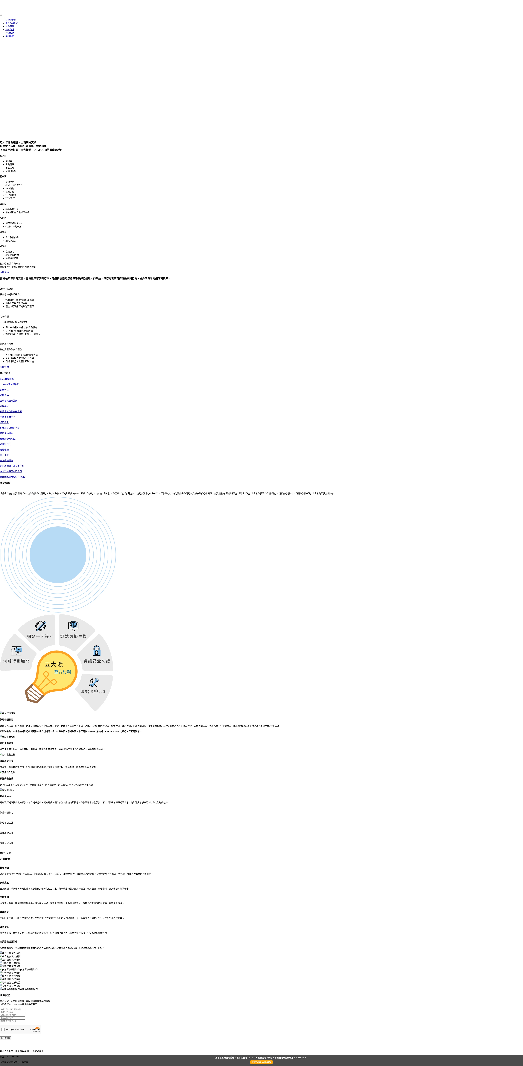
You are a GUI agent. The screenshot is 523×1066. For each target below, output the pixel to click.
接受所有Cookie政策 (261, 1062)
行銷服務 (9, 33)
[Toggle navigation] (1, 15)
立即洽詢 (4, 272)
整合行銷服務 (12, 23)
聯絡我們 (9, 36)
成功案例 (9, 26)
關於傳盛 (9, 29)
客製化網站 (10, 20)
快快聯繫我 (5, 1038)
